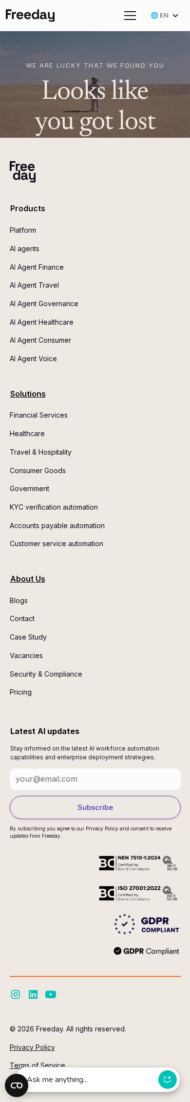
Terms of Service (37, 1065)
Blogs (19, 600)
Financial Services (39, 415)
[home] (30, 15)
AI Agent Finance (37, 267)
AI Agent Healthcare (42, 322)
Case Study (28, 637)
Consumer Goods (38, 470)
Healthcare (27, 433)
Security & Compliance (46, 674)
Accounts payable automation (57, 525)
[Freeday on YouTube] (51, 994)
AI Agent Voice (33, 358)
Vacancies (26, 655)
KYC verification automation (54, 507)
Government (29, 488)
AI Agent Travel (34, 285)
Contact (22, 618)
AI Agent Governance (44, 303)
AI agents (24, 248)
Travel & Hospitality (41, 452)
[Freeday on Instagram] (15, 994)
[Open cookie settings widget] (16, 1085)
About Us (27, 579)
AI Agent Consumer (40, 340)
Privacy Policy (32, 1047)
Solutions (28, 394)
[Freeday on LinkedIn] (33, 994)
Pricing (21, 692)
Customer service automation (56, 543)
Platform (23, 230)
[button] (128, 15)
